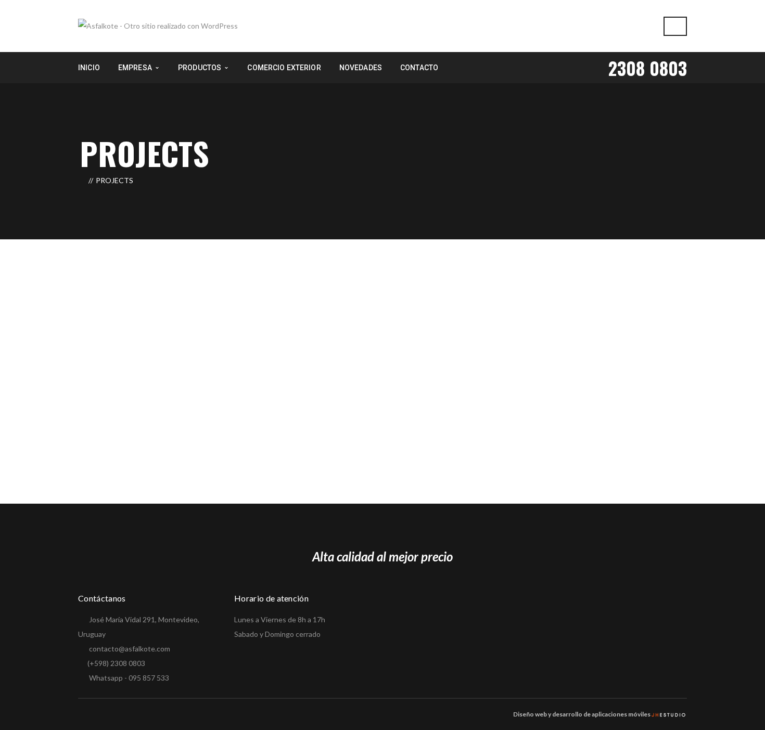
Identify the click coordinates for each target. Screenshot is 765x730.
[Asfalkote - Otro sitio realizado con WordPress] (158, 25)
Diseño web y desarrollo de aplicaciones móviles (582, 714)
